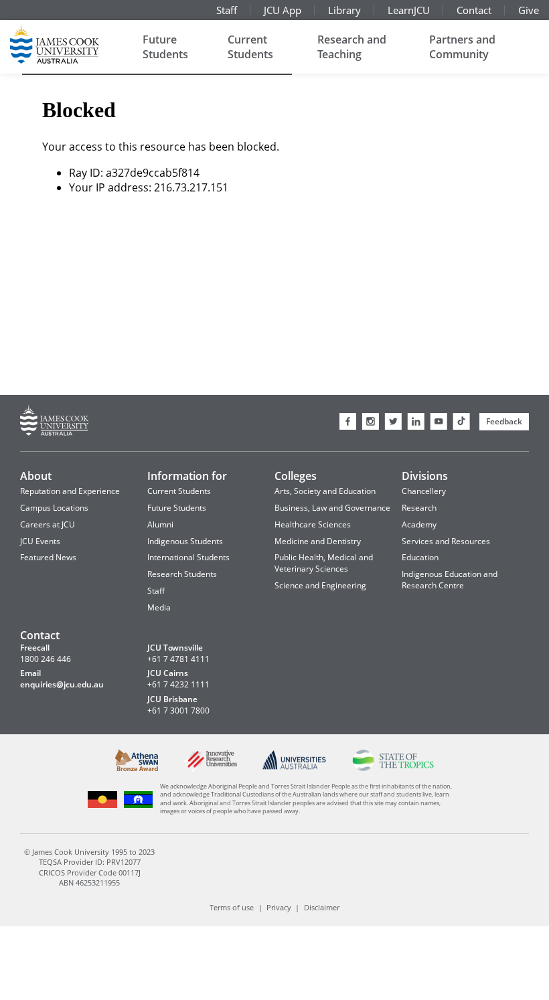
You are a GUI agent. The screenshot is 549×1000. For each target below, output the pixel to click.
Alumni (160, 524)
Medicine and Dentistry (317, 541)
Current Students (250, 47)
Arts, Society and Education (325, 491)
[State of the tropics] (392, 768)
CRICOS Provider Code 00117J (90, 872)
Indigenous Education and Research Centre (449, 579)
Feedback (504, 421)
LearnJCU (409, 10)
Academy (419, 524)
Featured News (48, 557)
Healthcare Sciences (312, 524)
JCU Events (40, 541)
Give (528, 10)
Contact (474, 10)
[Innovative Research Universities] (210, 770)
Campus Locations (54, 507)
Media (159, 607)
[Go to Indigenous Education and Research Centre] (103, 805)
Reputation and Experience (70, 491)
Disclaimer (321, 907)
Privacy (278, 907)
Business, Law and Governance (332, 507)
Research (419, 507)
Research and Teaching (351, 47)
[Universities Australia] (294, 767)
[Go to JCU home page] (54, 422)
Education (420, 557)
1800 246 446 (45, 659)
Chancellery (424, 491)
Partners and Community (462, 47)
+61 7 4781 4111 (178, 659)
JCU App (282, 10)
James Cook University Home (70, 43)
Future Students (165, 47)
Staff (226, 10)
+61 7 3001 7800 (178, 710)
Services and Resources (446, 541)
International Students (188, 557)
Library (344, 10)
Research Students (182, 574)
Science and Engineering (320, 585)
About (36, 476)
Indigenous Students (185, 541)
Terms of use (232, 907)
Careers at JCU (47, 524)
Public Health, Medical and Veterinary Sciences (323, 563)
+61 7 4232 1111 (178, 684)
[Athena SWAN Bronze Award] (137, 768)
